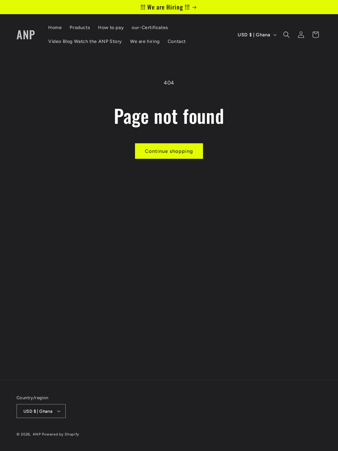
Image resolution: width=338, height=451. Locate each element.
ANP (37, 434)
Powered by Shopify (60, 434)
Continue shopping (169, 151)
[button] (286, 34)
